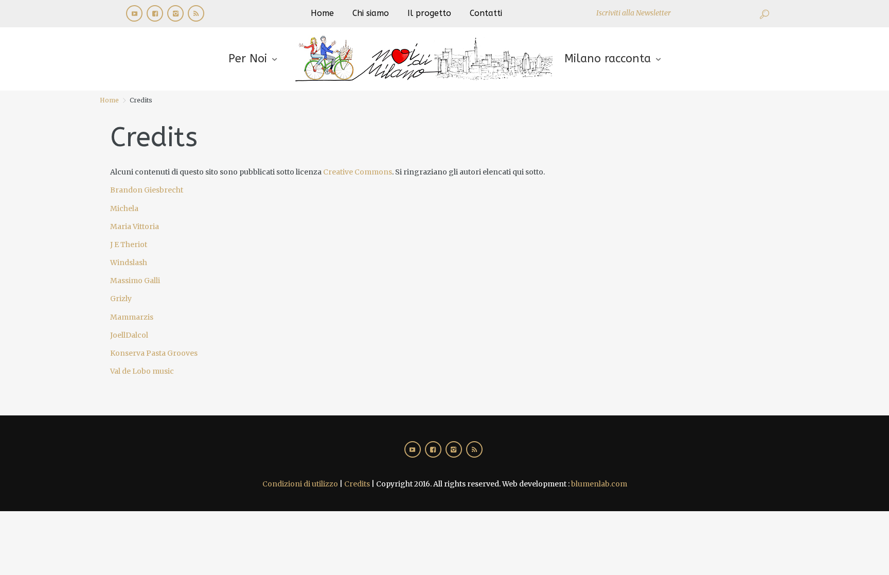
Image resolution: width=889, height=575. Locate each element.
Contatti (486, 13)
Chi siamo (370, 13)
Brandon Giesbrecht (146, 190)
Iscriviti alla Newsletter (633, 13)
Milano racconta (607, 58)
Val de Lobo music (142, 371)
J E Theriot (128, 244)
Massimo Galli (135, 280)
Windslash (128, 262)
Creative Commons (357, 172)
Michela (124, 208)
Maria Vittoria (134, 226)
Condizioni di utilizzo (300, 484)
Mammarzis (131, 317)
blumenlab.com (599, 484)
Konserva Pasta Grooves (154, 353)
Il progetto (429, 13)
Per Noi (247, 58)
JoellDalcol (129, 335)
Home (322, 13)
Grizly (121, 298)
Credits (357, 484)
